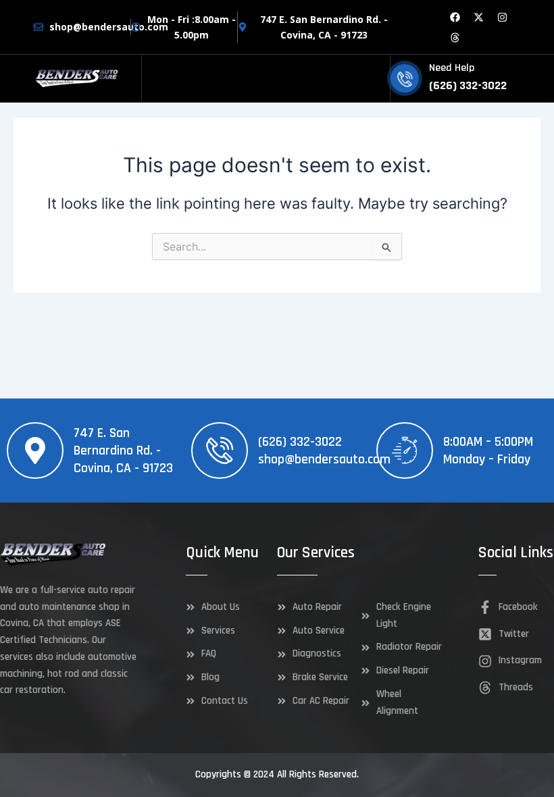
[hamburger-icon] (374, 78)
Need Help (451, 68)
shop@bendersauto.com (324, 459)
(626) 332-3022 (300, 442)
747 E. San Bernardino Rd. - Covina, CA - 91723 (123, 450)
